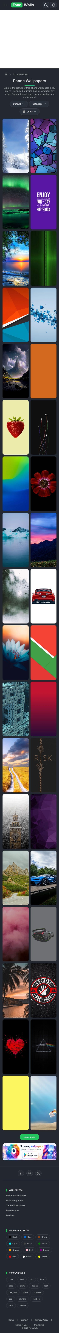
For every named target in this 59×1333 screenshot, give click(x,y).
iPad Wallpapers (15, 1200)
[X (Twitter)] (38, 1173)
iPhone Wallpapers (16, 1195)
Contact (24, 1320)
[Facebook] (21, 1173)
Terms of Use (21, 1325)
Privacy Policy (41, 1320)
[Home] (6, 74)
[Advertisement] (29, 39)
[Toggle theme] (53, 5)
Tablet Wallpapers (15, 1205)
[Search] (46, 5)
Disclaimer (39, 1325)
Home (11, 1320)
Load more (29, 1137)
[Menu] (6, 5)
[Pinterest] (29, 1173)
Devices (10, 1215)
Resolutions (12, 1210)
